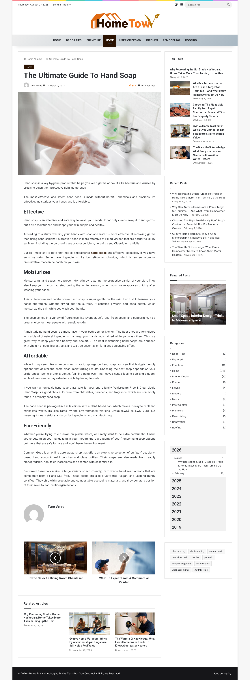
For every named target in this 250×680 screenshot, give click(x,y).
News (175, 399)
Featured (177, 359)
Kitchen (152, 40)
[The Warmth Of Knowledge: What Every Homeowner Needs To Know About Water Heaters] (135, 623)
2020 (176, 519)
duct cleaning (197, 551)
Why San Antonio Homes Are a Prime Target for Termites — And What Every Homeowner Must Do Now (198, 211)
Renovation (179, 421)
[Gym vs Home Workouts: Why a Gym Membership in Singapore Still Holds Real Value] (89, 623)
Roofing (191, 40)
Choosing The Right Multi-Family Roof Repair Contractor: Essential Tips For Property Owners (198, 224)
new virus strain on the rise (185, 557)
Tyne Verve (36, 85)
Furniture (94, 40)
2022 (176, 504)
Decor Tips (73, 40)
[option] (198, 304)
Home (57, 40)
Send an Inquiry (62, 4)
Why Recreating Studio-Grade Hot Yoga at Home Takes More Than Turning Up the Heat (42, 618)
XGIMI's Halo (201, 569)
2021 (176, 511)
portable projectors (181, 563)
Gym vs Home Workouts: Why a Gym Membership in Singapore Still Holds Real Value (88, 642)
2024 (176, 488)
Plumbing (177, 410)
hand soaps (99, 252)
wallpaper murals (180, 569)
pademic (208, 557)
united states (203, 563)
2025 (176, 481)
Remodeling (171, 40)
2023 (176, 496)
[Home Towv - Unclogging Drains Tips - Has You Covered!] (125, 22)
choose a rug (178, 551)
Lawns (176, 387)
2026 (176, 450)
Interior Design (130, 40)
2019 (176, 527)
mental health (216, 551)
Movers (176, 393)
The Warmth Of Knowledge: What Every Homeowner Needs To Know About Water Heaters (135, 642)
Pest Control (179, 404)
